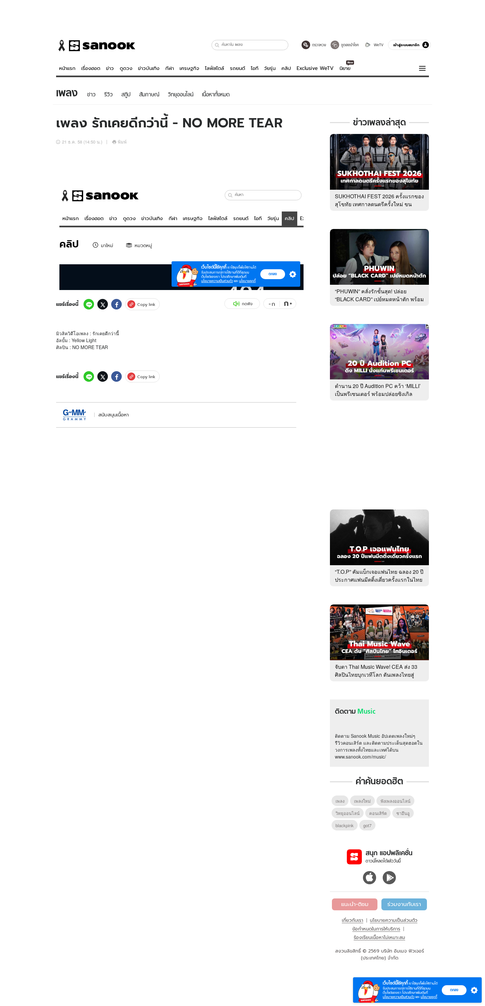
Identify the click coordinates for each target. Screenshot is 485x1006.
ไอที (254, 68)
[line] (88, 304)
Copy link (146, 304)
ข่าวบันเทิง (148, 68)
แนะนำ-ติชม (355, 904)
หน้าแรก (67, 68)
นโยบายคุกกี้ (429, 997)
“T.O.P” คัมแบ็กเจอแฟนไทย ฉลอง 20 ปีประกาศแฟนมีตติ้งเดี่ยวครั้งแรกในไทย (379, 575)
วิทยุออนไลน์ (348, 813)
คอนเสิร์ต (378, 813)
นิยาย (345, 68)
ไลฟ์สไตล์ (214, 68)
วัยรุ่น (269, 68)
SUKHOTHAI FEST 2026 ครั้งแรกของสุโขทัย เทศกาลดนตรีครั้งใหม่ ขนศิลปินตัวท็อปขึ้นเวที (379, 204)
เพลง (340, 801)
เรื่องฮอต (90, 68)
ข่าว (110, 68)
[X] (102, 304)
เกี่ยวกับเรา (352, 920)
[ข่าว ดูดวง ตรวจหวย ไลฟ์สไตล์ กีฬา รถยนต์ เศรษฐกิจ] (95, 45)
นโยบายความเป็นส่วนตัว (393, 920)
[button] (217, 45)
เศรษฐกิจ (189, 68)
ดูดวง (126, 68)
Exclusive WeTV (315, 68)
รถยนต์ (237, 68)
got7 (367, 825)
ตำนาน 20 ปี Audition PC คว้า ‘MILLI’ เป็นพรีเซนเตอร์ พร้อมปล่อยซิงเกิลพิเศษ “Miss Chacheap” (378, 394)
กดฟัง (247, 304)
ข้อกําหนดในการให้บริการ (376, 928)
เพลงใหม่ (362, 801)
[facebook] (116, 304)
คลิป (286, 68)
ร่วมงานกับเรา (404, 904)
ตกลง (454, 990)
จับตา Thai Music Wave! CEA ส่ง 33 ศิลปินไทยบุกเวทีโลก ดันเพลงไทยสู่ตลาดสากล (376, 674)
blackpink (345, 825)
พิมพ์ (122, 142)
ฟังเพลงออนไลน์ (395, 801)
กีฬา (169, 68)
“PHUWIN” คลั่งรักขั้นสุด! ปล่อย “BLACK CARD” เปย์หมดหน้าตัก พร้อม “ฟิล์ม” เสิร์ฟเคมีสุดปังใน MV (379, 299)
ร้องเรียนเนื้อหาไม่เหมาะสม (379, 937)
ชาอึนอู (403, 813)
